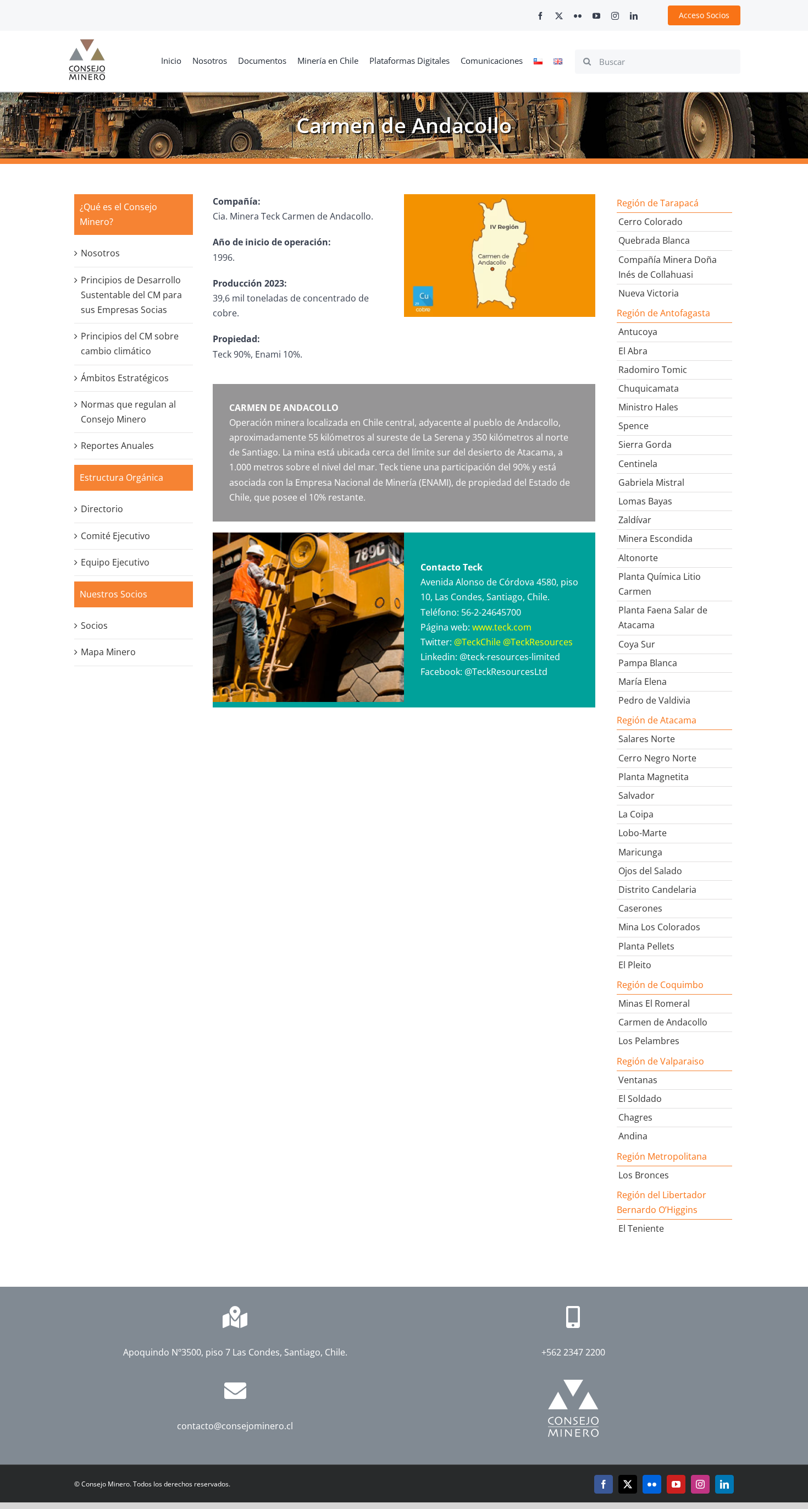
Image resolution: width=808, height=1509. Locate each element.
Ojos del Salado (650, 871)
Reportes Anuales (117, 446)
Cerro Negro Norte (657, 758)
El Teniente (641, 1228)
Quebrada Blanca (654, 240)
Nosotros (100, 253)
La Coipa (636, 814)
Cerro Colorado (650, 222)
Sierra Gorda (645, 444)
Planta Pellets (646, 946)
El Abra (632, 351)
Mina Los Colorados (659, 927)
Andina (632, 1136)
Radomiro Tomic (652, 370)
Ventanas (637, 1080)
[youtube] (596, 16)
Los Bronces (643, 1175)
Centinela (637, 464)
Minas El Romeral (654, 1003)
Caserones (640, 908)
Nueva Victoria (648, 293)
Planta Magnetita (653, 777)
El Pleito (634, 965)
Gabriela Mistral (651, 482)
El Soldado (640, 1099)
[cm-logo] (87, 43)
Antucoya (637, 332)
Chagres (635, 1117)
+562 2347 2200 (573, 1352)
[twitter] (559, 16)
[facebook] (540, 16)
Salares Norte (646, 739)
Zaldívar (634, 520)
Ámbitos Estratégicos (125, 378)
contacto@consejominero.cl (235, 1426)
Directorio (102, 509)
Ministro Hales (648, 407)
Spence (633, 426)
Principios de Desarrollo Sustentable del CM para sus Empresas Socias (131, 295)
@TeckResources (538, 642)
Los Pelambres (648, 1041)
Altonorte (638, 558)
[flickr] (578, 16)
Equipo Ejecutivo (115, 562)
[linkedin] (634, 16)
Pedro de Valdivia (654, 700)
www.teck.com (502, 627)
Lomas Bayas (645, 501)
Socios (94, 625)
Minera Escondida (655, 539)
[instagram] (615, 16)
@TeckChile (477, 642)
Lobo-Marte (642, 833)
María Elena (642, 682)
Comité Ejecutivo (115, 536)
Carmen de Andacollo (662, 1022)
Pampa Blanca (647, 663)
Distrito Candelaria (657, 890)
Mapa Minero (108, 652)
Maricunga (640, 852)
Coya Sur (636, 644)
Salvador (636, 795)
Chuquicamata (648, 388)
